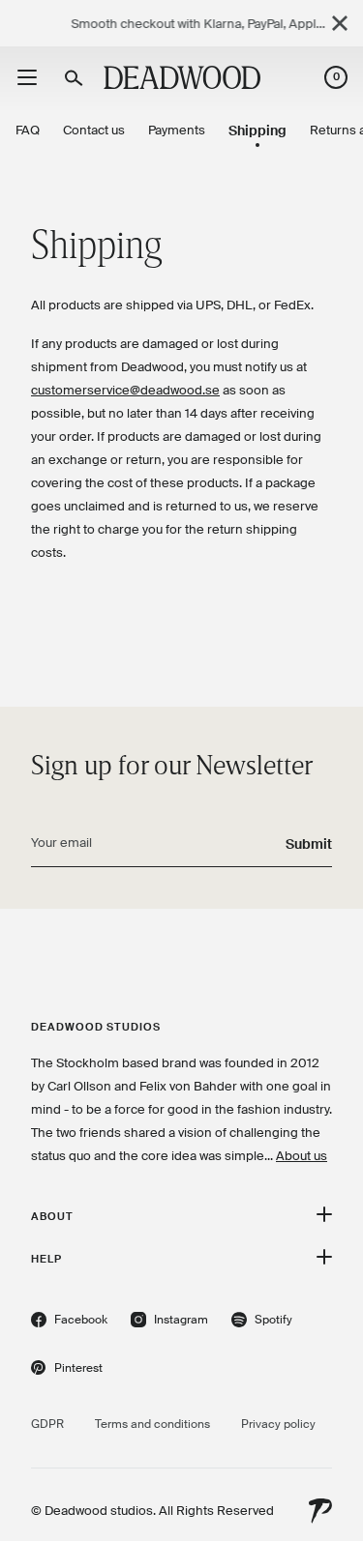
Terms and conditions (152, 1424)
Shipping (257, 130)
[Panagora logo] (320, 1511)
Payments (176, 130)
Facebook (69, 1322)
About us (301, 1156)
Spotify (261, 1322)
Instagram (169, 1322)
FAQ (27, 130)
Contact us (94, 130)
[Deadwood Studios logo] (182, 77)
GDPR (47, 1424)
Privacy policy (278, 1424)
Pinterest (67, 1370)
